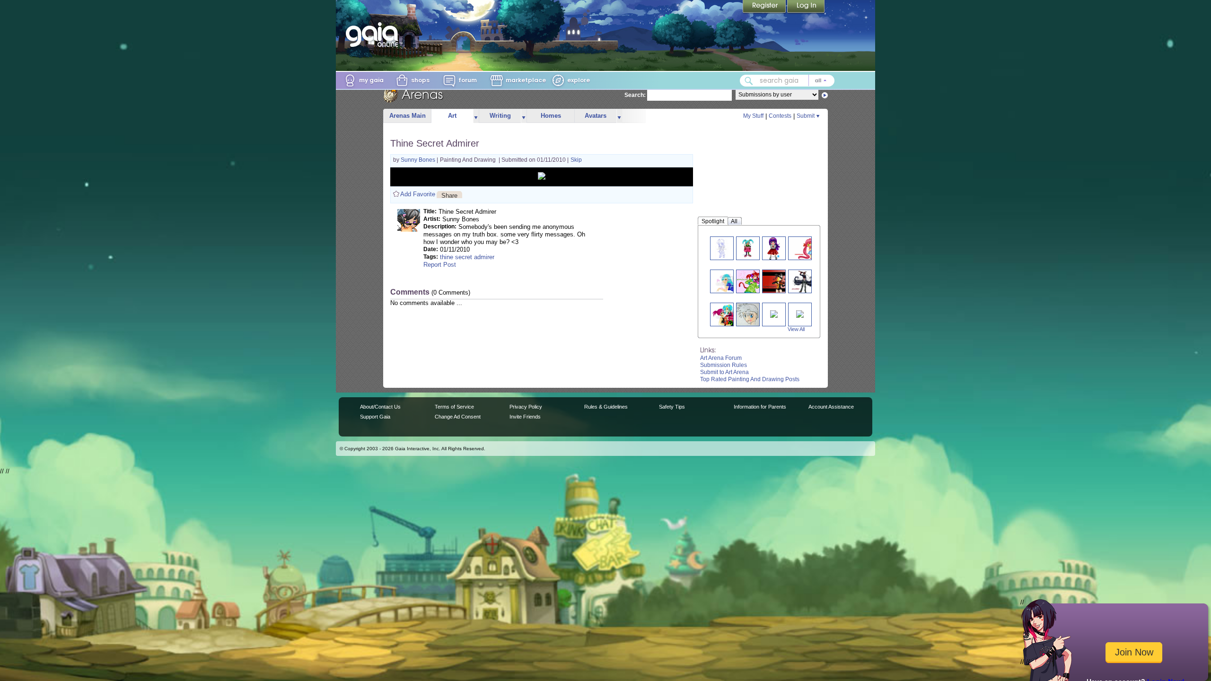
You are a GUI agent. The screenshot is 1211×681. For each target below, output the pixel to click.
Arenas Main (407, 115)
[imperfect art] (773, 248)
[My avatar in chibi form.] (721, 248)
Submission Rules (723, 365)
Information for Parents (760, 407)
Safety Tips (672, 407)
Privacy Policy (525, 407)
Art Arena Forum (721, 358)
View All (796, 329)
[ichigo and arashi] (731, 314)
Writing (500, 115)
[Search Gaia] (749, 81)
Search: (635, 95)
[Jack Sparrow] (774, 313)
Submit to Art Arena (724, 372)
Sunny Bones (419, 160)
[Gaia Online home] (374, 34)
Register (765, 7)
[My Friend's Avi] (749, 314)
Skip (576, 160)
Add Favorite (417, 194)
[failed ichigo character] (747, 248)
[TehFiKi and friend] (800, 313)
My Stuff (753, 116)
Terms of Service (454, 407)
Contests (780, 116)
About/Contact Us (380, 407)
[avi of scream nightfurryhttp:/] (803, 281)
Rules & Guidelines (606, 407)
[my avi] (778, 281)
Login (806, 7)
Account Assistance (831, 407)
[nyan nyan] (752, 281)
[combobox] (787, 81)
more (476, 116)
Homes (551, 115)
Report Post (439, 264)
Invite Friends (525, 416)
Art (452, 115)
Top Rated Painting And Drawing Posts (749, 379)
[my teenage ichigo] (731, 281)
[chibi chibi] (809, 248)
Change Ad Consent (458, 416)
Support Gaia (375, 416)
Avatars (595, 115)
